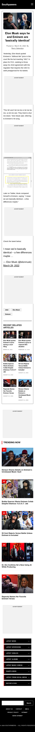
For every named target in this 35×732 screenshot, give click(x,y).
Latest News (11, 641)
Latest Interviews (13, 647)
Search (29, 703)
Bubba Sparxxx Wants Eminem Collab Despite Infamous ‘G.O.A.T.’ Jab (10, 368)
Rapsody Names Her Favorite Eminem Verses (8, 391)
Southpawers (9, 4)
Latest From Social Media (16, 677)
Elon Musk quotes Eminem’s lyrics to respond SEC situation (24, 343)
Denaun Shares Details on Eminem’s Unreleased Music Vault (24, 393)
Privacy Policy (13, 712)
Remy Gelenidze (17, 48)
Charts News (11, 671)
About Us (9, 709)
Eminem (7, 314)
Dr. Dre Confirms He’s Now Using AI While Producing (17, 566)
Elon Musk (16, 310)
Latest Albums (12, 659)
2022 (6, 310)
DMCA (27, 709)
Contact (19, 709)
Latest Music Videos (14, 665)
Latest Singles (12, 653)
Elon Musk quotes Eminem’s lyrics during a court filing (9, 343)
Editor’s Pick (11, 683)
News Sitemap (17, 716)
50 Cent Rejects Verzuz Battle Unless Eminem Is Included (24, 367)
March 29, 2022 (11, 265)
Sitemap (24, 712)
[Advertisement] (19, 91)
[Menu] (31, 4)
